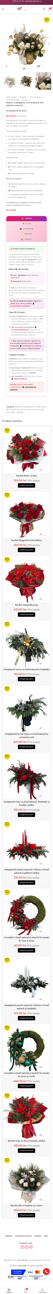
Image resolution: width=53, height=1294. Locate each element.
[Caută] (44, 9)
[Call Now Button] (46, 1271)
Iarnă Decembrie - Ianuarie (17, 100)
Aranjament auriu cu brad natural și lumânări (26, 669)
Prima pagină (11, 97)
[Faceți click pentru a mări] (6, 66)
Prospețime (26, 229)
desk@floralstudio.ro (33, 1)
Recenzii (26, 234)
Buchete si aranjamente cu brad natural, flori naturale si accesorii (25, 103)
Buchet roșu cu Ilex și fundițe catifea (26, 1141)
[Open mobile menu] (3, 9)
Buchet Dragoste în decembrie (26, 540)
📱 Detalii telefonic (19, 379)
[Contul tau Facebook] (22, 1247)
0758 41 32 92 (18, 1)
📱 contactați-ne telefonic (31, 346)
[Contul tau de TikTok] (5, 4)
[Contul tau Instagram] (26, 1247)
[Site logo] (25, 9)
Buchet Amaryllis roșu (26, 605)
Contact (26, 239)
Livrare (26, 218)
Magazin (23, 97)
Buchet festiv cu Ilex (26, 476)
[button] (4, 43)
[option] (24, 68)
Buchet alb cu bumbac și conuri (26, 1205)
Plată (26, 224)
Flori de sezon (35, 97)
